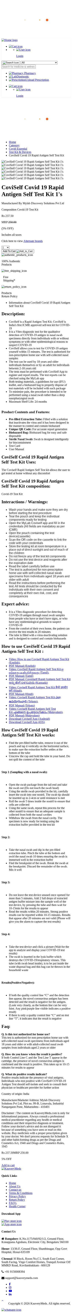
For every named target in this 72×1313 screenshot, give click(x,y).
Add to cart (8, 1165)
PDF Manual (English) (22, 665)
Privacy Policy (17, 1196)
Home (12, 142)
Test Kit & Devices (20, 152)
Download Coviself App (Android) (29, 718)
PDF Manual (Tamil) (21, 675)
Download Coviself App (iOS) (27, 722)
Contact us (15, 1189)
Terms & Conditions (20, 1193)
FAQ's (12, 1203)
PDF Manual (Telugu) (22, 705)
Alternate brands (33, 241)
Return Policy (17, 1199)
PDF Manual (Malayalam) (24, 715)
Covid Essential (18, 148)
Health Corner (17, 1206)
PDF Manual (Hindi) (21, 694)
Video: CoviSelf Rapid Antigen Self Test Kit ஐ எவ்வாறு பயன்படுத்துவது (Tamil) (36, 671)
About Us (14, 1186)
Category (14, 145)
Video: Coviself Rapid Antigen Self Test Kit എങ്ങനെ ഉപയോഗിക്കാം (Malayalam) (35, 710)
